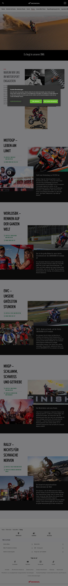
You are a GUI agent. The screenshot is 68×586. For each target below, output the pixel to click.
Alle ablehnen (35, 101)
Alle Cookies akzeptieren (50, 101)
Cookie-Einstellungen (15, 101)
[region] (34, 95)
